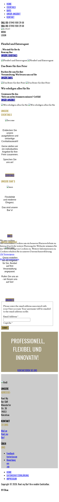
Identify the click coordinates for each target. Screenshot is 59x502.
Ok (1, 254)
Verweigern (8, 254)
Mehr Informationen (9, 259)
